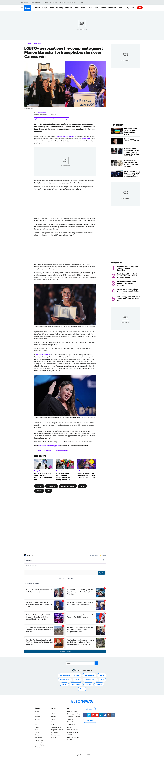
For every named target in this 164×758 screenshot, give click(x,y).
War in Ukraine (89, 675)
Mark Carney (76, 684)
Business (68, 8)
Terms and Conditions (73, 716)
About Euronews (72, 711)
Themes (37, 708)
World (52, 8)
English (25, 2)
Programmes (38, 737)
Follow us (53, 722)
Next (83, 8)
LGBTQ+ (39, 486)
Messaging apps (56, 727)
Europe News (38, 471)
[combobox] (89, 2)
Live (140, 7)
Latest (37, 8)
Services (53, 708)
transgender (52, 486)
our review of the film (43, 355)
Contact (69, 727)
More (68, 708)
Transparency (71, 724)
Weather (53, 716)
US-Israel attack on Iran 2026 (69, 675)
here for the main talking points (49, 446)
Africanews (54, 732)
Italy (102, 680)
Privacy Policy (71, 722)
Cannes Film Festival (68, 486)
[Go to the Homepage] (27, 8)
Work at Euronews (72, 730)
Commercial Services (73, 714)
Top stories (117, 124)
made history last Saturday (65, 136)
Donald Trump (65, 680)
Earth (97, 8)
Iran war (88, 684)
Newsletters (89, 720)
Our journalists (39, 740)
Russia (77, 680)
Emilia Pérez (86, 139)
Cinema (39, 491)
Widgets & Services (57, 730)
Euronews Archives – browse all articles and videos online (41, 745)
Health (103, 8)
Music (64, 684)
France (82, 486)
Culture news (37, 43)
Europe (44, 8)
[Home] (24, 43)
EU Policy (59, 8)
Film (48, 491)
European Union (90, 680)
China (82, 689)
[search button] (79, 2)
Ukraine (99, 684)
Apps (52, 724)
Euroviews (112, 8)
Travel (76, 8)
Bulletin (53, 714)
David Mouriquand (41, 112)
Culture (89, 8)
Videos (37, 735)
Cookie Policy (71, 719)
